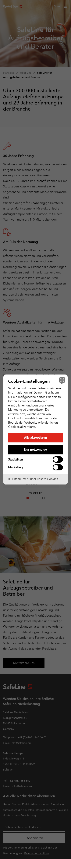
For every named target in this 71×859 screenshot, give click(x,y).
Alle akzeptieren (35, 437)
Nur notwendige (35, 449)
